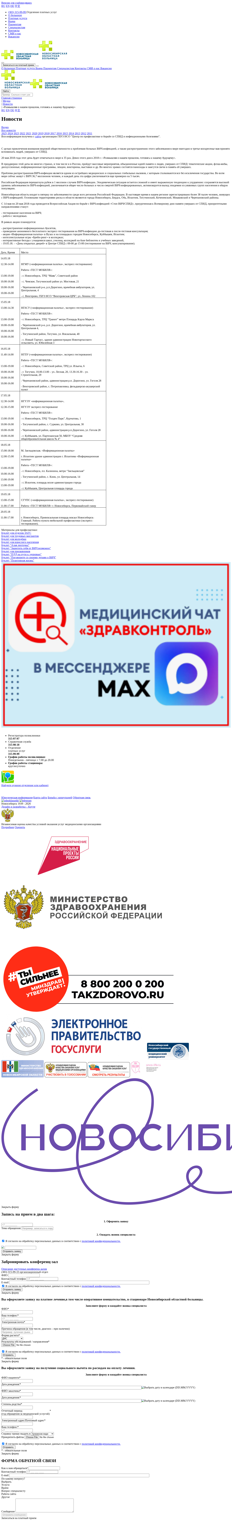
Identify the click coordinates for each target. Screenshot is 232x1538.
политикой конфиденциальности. (101, 1241)
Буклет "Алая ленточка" (15, 545)
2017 (53, 133)
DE (12, 6)
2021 (28, 133)
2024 (10, 133)
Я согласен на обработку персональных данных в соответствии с (63, 1241)
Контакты (81, 68)
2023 (16, 133)
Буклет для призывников (15, 551)
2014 (71, 133)
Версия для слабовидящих (16, 2)
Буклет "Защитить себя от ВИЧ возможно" (26, 548)
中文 (17, 6)
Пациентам (50, 68)
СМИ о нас (93, 68)
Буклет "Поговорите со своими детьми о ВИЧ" (28, 557)
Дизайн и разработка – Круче (18, 806)
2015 (65, 133)
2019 (40, 133)
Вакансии (106, 68)
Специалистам (66, 68)
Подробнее (7, 827)
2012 (83, 133)
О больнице (8, 68)
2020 (34, 133)
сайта (38, 136)
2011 (89, 133)
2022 (22, 133)
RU (3, 6)
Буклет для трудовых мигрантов (20, 536)
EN (8, 6)
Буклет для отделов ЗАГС (16, 533)
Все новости (8, 130)
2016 (59, 133)
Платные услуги (25, 68)
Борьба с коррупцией (60, 797)
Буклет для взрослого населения (20, 542)
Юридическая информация (17, 797)
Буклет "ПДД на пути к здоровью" (21, 554)
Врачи (39, 68)
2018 (47, 133)
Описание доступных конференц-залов (24, 1268)
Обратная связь (82, 797)
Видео (5, 127)
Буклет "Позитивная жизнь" (17, 560)
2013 (77, 133)
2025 (4, 133)
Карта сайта (40, 797)
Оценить (20, 827)
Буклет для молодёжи (13, 539)
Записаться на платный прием (18, 65)
